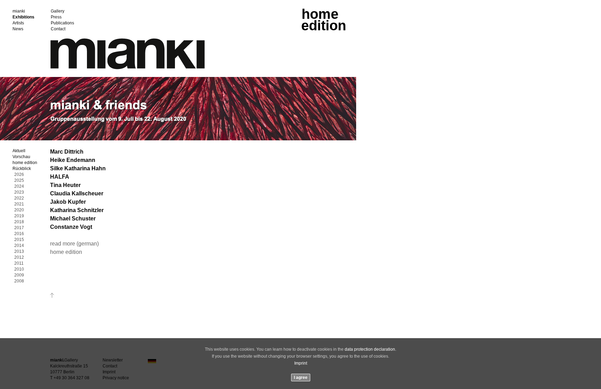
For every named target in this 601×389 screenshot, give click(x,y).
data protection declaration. (370, 349)
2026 (19, 174)
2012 (19, 257)
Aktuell (19, 151)
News (18, 29)
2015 (19, 240)
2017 (19, 228)
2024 (19, 186)
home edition (25, 163)
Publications (62, 23)
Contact (58, 29)
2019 (19, 216)
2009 (19, 275)
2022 (19, 198)
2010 (19, 269)
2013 (19, 251)
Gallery (57, 11)
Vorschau (21, 157)
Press (56, 17)
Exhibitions (23, 17)
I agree (300, 377)
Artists (18, 23)
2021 (19, 204)
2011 (19, 263)
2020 (19, 210)
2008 (19, 281)
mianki (19, 11)
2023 (19, 192)
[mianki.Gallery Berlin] (127, 67)
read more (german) (74, 244)
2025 (19, 180)
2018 (19, 222)
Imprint (300, 363)
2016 (19, 234)
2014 (19, 245)
